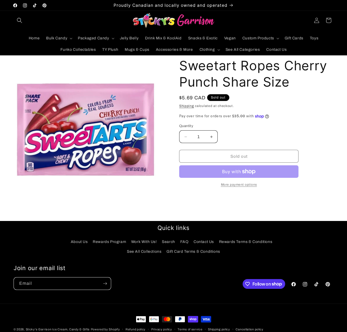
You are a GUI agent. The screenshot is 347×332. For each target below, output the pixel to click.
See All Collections (144, 251)
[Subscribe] (105, 283)
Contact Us (204, 242)
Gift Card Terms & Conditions (193, 251)
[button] (19, 20)
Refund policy (136, 329)
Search (168, 242)
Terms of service (190, 329)
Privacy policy (161, 329)
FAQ (184, 242)
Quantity (186, 126)
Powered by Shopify (105, 329)
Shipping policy (219, 329)
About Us (79, 242)
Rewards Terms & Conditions (245, 242)
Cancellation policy (249, 329)
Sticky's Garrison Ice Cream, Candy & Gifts (58, 329)
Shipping (186, 106)
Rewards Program (109, 242)
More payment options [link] (239, 184)
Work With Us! (144, 242)
